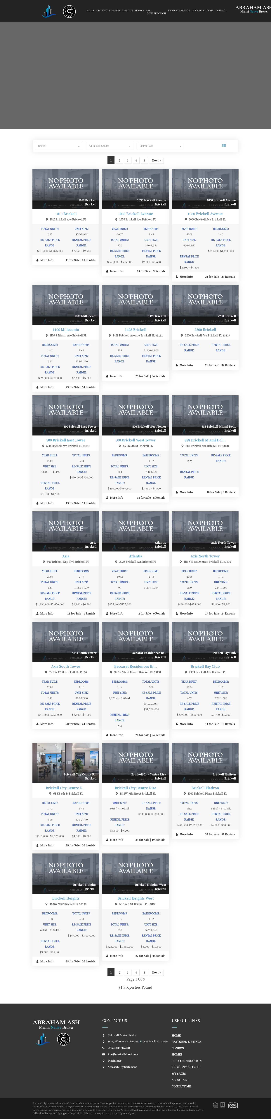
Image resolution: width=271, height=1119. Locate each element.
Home (90, 10)
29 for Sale (73, 845)
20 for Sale (73, 724)
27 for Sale (142, 956)
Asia (65, 556)
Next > (156, 160)
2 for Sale (144, 613)
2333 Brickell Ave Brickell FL (207, 672)
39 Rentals (228, 834)
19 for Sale (212, 613)
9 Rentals (159, 271)
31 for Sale (212, 276)
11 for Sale (73, 260)
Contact (221, 10)
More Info (46, 260)
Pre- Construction (156, 12)
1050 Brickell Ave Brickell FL (137, 219)
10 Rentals (228, 724)
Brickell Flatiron (205, 787)
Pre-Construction (187, 1061)
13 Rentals (88, 503)
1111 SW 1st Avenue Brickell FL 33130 (207, 561)
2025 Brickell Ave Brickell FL (137, 561)
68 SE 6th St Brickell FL (68, 793)
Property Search (179, 10)
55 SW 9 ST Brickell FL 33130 (137, 904)
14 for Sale (212, 724)
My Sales (198, 10)
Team (209, 10)
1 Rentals (89, 613)
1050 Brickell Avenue (135, 213)
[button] (58, 146)
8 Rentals (159, 497)
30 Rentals (158, 956)
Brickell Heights (65, 898)
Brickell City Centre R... (66, 787)
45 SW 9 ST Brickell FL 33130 (68, 904)
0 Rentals (159, 613)
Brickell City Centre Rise (135, 787)
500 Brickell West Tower (135, 440)
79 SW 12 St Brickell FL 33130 (68, 672)
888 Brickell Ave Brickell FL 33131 (207, 446)
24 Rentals (228, 613)
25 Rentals (88, 260)
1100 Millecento (66, 329)
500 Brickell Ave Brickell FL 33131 (68, 446)
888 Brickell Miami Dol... (205, 440)
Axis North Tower (205, 556)
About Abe (180, 1080)
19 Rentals (158, 840)
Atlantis (135, 556)
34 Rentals (88, 387)
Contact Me (181, 1086)
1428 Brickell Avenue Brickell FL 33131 (138, 335)
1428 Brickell (135, 329)
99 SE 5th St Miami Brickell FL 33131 (137, 672)
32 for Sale (212, 834)
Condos (127, 10)
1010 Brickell (66, 213)
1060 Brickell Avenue (205, 213)
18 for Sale (144, 271)
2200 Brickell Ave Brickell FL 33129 (207, 335)
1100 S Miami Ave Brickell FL (68, 335)
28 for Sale (73, 961)
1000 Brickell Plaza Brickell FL (207, 793)
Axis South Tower (65, 666)
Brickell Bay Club (205, 666)
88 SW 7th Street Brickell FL (138, 793)
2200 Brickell (205, 329)
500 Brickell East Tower (65, 440)
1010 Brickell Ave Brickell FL (68, 219)
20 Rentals (88, 961)
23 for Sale (73, 387)
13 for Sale (74, 613)
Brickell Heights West (135, 898)
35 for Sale (142, 840)
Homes (139, 10)
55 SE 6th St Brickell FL (138, 446)
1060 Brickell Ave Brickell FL (207, 219)
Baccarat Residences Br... (135, 666)
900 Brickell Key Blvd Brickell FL (68, 561)
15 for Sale (73, 503)
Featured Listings (108, 10)
